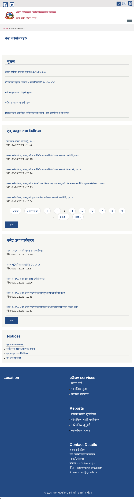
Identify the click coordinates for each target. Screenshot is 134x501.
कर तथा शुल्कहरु (13, 357)
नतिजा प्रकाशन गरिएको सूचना (18, 92)
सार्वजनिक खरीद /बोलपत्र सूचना (20, 348)
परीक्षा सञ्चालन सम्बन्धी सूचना (18, 102)
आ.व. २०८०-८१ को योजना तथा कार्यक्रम (24, 250)
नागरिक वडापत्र (79, 394)
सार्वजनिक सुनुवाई (80, 425)
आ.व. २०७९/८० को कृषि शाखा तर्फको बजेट (25, 278)
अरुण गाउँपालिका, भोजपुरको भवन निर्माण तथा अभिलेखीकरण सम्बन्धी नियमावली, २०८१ (43, 169)
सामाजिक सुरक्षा (79, 389)
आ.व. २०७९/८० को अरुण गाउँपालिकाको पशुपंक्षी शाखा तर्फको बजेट (35, 292)
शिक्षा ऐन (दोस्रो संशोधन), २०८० (20, 141)
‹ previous (32, 211)
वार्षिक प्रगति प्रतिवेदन (83, 414)
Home (5, 28)
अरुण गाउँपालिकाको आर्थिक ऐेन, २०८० (23, 264)
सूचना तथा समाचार (14, 344)
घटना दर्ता (76, 383)
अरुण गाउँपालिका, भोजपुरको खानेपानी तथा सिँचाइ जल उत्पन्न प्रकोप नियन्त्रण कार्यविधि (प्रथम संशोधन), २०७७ (55, 183)
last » (78, 216)
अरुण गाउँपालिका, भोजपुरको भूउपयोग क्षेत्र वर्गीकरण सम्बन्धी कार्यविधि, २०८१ (39, 197)
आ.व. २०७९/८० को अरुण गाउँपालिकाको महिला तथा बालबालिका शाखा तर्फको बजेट (42, 307)
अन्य (11, 224)
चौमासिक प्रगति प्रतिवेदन (85, 419)
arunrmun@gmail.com (89, 467)
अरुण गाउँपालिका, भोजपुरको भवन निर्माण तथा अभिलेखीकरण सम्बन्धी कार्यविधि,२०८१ (43, 155)
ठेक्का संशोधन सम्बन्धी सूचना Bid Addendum (25, 72)
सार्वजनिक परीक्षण (80, 430)
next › (63, 216)
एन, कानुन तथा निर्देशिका (17, 353)
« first (15, 211)
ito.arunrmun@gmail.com (84, 472)
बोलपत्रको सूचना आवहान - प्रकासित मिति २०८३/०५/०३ (30, 82)
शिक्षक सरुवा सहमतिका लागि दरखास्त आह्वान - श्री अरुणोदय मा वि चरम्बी (37, 113)
